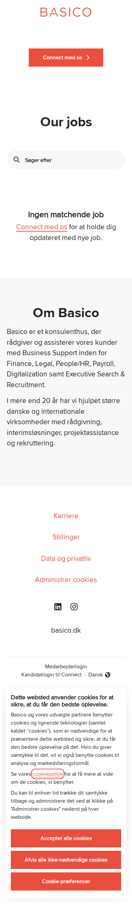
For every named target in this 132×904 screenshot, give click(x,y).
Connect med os (41, 227)
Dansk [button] (99, 675)
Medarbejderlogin (66, 666)
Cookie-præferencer (66, 881)
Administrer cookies (66, 579)
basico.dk (66, 630)
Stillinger (66, 537)
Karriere (66, 515)
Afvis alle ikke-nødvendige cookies (66, 860)
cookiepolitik (47, 774)
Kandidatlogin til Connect (51, 674)
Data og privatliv (66, 558)
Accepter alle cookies (66, 838)
